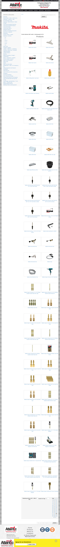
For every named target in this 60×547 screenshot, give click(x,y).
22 (56, 505)
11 (52, 501)
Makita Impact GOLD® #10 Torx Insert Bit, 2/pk (32, 323)
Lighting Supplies (6, 51)
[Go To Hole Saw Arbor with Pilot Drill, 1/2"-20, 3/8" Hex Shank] (32, 179)
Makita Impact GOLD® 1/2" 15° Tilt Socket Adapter (50, 431)
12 (54, 501)
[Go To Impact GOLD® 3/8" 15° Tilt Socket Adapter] (32, 485)
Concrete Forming (6, 26)
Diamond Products (7, 29)
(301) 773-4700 (54, 0)
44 (52, 514)
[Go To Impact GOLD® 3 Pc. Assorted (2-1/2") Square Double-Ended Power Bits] (32, 470)
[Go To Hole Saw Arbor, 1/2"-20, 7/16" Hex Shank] (32, 225)
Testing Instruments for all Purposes (10, 77)
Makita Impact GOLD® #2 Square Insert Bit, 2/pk (32, 369)
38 (52, 512)
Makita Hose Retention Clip (32, 277)
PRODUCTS (4, 10)
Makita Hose (49, 261)
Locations (30, 533)
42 (54, 513)
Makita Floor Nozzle (32, 47)
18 (54, 504)
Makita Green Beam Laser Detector (32, 93)
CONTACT (36, 10)
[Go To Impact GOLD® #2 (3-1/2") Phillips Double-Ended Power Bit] (49, 332)
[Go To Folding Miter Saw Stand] (32, 72)
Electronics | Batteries (7, 32)
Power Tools (5, 61)
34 (56, 510)
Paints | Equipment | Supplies (9, 57)
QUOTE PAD (41, 10)
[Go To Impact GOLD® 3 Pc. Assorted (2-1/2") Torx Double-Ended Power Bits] (49, 470)
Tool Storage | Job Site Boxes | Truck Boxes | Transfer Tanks (10, 82)
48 (54, 516)
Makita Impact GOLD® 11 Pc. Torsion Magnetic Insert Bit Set (32, 446)
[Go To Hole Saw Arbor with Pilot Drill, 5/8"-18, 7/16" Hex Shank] (32, 210)
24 (54, 506)
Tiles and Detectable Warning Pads (10, 78)
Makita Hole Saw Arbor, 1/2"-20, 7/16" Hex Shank (32, 232)
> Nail (5, 44)
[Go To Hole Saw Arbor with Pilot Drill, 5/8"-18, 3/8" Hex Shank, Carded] (49, 179)
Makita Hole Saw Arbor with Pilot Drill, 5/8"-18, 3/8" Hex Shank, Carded (49, 186)
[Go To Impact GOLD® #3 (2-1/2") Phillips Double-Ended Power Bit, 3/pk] (49, 394)
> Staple (5, 43)
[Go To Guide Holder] (49, 88)
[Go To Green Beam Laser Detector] (32, 88)
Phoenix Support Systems (8, 59)
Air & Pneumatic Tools (7, 20)
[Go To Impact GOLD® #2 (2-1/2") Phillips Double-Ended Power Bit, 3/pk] (32, 332)
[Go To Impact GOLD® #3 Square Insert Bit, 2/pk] (49, 409)
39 (54, 512)
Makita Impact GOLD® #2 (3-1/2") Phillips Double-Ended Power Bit (50, 339)
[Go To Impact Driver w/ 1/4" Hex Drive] (49, 271)
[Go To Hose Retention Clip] (32, 271)
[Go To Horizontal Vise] (32, 241)
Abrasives (5, 16)
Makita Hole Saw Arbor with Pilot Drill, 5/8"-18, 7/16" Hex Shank (32, 216)
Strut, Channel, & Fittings (8, 76)
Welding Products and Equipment (10, 84)
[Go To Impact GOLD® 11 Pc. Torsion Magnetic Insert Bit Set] (32, 440)
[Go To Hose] (49, 256)
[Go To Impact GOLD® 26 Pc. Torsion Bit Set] (32, 455)
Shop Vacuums (6, 70)
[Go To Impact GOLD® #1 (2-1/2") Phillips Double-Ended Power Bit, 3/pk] (32, 287)
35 (52, 511)
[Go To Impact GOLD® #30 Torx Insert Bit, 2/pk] (32, 424)
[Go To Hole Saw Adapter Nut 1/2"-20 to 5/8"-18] (49, 164)
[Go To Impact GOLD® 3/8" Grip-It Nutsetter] (49, 485)
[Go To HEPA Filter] (49, 118)
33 (54, 510)
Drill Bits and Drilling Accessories (9, 30)
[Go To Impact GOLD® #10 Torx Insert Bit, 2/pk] (32, 317)
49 (56, 516)
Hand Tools (5, 46)
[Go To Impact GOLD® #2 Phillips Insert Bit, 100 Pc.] (49, 348)
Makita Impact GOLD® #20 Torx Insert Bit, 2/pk (50, 369)
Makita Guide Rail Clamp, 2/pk (32, 108)
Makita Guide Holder (50, 93)
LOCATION (31, 10)
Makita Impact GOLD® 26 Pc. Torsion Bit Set (32, 460)
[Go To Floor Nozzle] (32, 42)
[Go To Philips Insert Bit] (32, 302)
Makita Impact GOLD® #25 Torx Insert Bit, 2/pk (32, 385)
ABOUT (17, 10)
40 (56, 512)
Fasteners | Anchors (7, 35)
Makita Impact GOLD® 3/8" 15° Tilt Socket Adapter (32, 492)
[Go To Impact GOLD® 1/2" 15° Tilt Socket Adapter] (49, 424)
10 (56, 500)
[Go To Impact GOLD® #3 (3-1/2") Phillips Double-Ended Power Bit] (32, 409)
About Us (30, 531)
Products (30, 530)
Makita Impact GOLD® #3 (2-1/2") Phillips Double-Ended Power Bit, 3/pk (50, 400)
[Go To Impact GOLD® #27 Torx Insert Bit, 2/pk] (32, 394)
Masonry (5, 54)
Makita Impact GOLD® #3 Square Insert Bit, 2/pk (49, 415)
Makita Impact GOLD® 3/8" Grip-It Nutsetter (49, 491)
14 (52, 503)
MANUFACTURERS (11, 10)
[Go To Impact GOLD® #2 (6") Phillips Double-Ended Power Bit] (32, 348)
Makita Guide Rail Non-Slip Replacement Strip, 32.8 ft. (50, 109)
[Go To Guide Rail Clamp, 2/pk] (32, 103)
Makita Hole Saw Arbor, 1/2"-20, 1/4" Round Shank (49, 216)
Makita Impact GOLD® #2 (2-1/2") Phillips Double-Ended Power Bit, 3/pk (32, 339)
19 (56, 504)
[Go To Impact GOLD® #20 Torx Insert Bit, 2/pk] (49, 363)
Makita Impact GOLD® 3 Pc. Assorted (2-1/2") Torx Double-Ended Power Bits (50, 476)
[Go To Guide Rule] (32, 118)
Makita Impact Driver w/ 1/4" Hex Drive (49, 277)
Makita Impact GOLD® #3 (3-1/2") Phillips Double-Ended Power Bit (32, 415)
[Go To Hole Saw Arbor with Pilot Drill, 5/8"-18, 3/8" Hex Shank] (49, 195)
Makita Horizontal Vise (32, 246)
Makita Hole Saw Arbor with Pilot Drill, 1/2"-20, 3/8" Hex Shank (32, 186)
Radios (4, 62)
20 (52, 505)
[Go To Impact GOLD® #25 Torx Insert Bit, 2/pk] (32, 378)
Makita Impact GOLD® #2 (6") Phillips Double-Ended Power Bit (32, 354)
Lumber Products (6, 52)
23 (52, 506)
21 (54, 505)
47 (52, 516)
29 (52, 508)
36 (54, 511)
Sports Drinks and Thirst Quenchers (10, 71)
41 (52, 513)
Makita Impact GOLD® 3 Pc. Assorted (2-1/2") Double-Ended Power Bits (50, 461)
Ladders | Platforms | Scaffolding (10, 48)
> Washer (5, 40)
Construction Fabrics (7, 28)
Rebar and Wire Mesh (7, 64)
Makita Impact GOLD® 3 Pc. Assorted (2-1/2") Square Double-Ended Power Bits (32, 476)
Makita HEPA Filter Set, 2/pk (49, 154)
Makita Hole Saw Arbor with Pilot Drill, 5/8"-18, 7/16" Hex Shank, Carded (32, 201)
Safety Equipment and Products (9, 67)
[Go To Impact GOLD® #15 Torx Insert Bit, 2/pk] (49, 317)
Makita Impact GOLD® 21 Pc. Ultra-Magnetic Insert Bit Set (50, 446)
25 (56, 506)
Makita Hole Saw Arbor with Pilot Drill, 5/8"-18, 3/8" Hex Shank (49, 201)
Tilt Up (4, 79)
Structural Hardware (7, 74)
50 (53, 517)
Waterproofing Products (8, 83)
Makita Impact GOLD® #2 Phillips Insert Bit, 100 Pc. (49, 354)
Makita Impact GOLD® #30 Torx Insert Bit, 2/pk (32, 431)
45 (54, 514)
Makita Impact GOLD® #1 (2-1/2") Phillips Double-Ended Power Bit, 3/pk (32, 293)
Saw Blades (5, 69)
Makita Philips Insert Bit (32, 307)
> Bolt (5, 37)
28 (56, 507)
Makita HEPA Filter (49, 124)
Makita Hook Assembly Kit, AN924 (49, 231)
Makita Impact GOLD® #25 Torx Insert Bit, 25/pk (50, 385)
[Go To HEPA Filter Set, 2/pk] (49, 149)
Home (22, 14)
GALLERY (21, 10)
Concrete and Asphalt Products (9, 25)
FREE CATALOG (48, 10)
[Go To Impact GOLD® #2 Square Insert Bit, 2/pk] (32, 363)
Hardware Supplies (7, 47)
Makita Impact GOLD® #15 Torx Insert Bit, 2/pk (50, 323)
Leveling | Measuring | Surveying (10, 50)
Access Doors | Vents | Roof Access (10, 18)
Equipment (5, 33)
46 (56, 514)
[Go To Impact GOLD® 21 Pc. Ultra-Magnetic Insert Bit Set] (49, 440)
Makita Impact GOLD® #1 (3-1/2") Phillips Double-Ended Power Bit (50, 293)
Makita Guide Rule (32, 124)
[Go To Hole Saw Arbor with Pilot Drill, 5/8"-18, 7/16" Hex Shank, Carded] (32, 195)
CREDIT (26, 10)
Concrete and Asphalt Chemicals (9, 24)
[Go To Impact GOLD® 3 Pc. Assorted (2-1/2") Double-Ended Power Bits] (49, 455)
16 (56, 503)
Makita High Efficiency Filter (32, 169)
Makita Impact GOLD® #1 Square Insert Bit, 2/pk (49, 308)
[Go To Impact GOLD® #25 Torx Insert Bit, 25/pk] (49, 378)
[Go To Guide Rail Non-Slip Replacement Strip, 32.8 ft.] (49, 103)
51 (55, 517)
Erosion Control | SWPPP (8, 34)
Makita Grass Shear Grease (49, 78)
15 (54, 503)
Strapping (5, 73)
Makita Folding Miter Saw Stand (32, 78)
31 (56, 508)
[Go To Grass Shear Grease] (49, 72)
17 (52, 504)
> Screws (5, 41)
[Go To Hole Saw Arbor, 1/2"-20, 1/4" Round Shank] (49, 210)
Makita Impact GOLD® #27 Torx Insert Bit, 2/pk (32, 400)
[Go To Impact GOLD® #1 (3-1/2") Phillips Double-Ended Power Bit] (49, 287)
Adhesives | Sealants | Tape (8, 19)
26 (52, 507)
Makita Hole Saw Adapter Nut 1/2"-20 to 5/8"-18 (50, 170)
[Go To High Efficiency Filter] (32, 164)
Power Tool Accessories (7, 60)
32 (52, 510)
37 (56, 511)
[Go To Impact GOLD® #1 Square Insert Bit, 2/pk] (49, 302)
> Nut (5, 38)
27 (54, 507)
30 (54, 508)
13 (56, 501)
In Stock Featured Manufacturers (30, 535)
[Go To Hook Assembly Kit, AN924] (49, 225)
